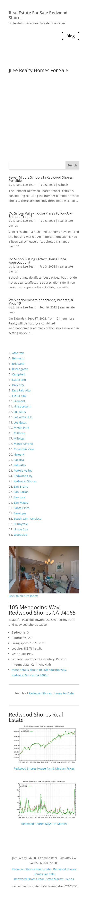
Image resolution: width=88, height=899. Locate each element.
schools (63, 185)
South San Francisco (27, 518)
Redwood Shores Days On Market (44, 824)
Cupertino (19, 380)
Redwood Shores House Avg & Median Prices (44, 768)
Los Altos (20, 412)
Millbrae (19, 433)
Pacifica (19, 460)
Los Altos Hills (23, 417)
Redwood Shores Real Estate (36, 717)
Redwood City (23, 476)
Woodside (20, 535)
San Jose (19, 497)
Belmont (18, 358)
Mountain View (24, 449)
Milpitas (19, 438)
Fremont (19, 401)
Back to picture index (23, 596)
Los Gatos (20, 422)
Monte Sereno (23, 444)
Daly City (18, 385)
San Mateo (21, 502)
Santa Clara (21, 508)
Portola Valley (23, 470)
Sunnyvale (21, 524)
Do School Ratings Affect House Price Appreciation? (37, 261)
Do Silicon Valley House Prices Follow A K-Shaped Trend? (40, 215)
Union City (21, 529)
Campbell (18, 374)
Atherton (18, 353)
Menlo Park (21, 428)
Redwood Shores (25, 481)
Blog (70, 36)
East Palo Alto (21, 390)
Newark (19, 454)
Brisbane (18, 364)
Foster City (19, 396)
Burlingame (20, 369)
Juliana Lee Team (24, 185)
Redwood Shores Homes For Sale (51, 693)
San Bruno (21, 486)
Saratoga (20, 513)
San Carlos (21, 492)
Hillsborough (22, 406)
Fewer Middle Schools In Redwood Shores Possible (41, 179)
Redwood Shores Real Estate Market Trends (44, 879)
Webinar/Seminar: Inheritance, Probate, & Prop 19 (41, 302)
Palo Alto (20, 465)
